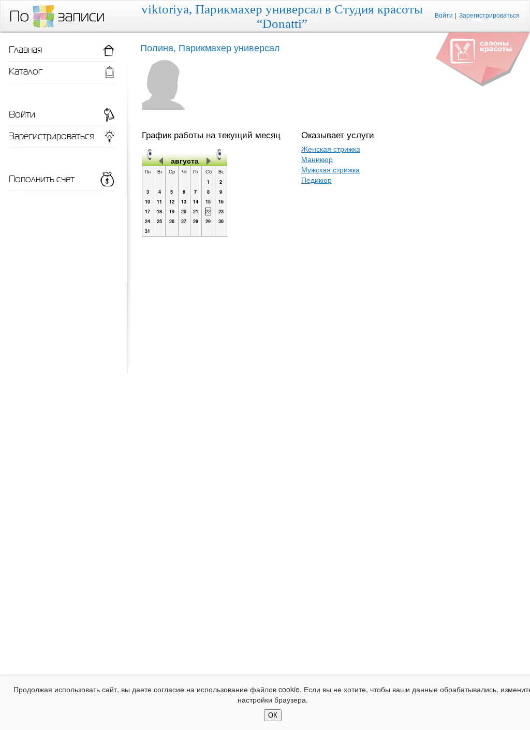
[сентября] (208, 160)
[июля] (161, 160)
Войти (444, 14)
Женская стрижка (330, 148)
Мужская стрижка (330, 169)
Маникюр (317, 159)
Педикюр (316, 179)
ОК (272, 715)
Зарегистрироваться (489, 14)
